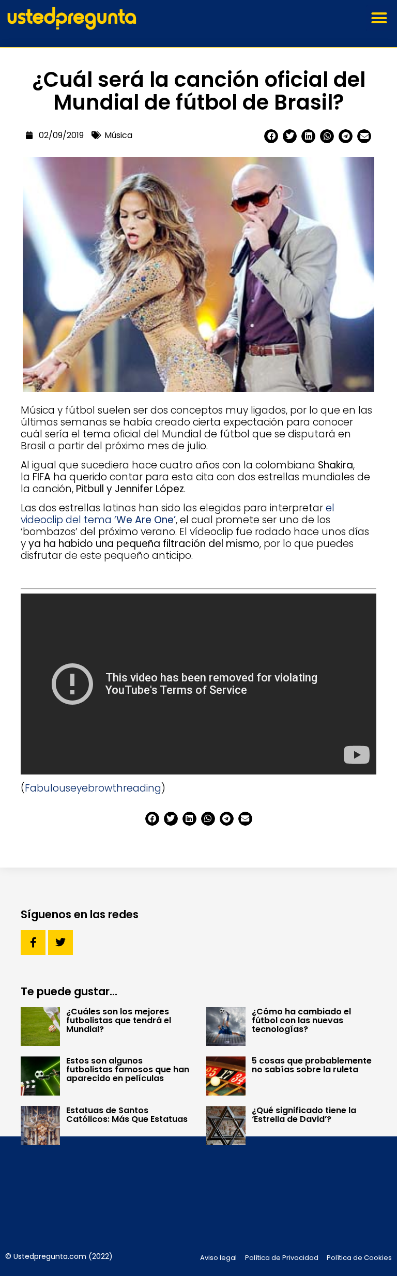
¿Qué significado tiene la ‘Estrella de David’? (304, 1114)
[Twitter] (60, 942)
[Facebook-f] (33, 942)
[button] (379, 18)
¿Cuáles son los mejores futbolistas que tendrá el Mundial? (118, 1020)
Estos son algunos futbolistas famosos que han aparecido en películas (127, 1069)
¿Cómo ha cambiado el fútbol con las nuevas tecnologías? (301, 1020)
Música (118, 135)
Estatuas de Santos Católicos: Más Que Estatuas (127, 1114)
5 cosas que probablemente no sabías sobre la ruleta (312, 1065)
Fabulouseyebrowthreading (93, 788)
